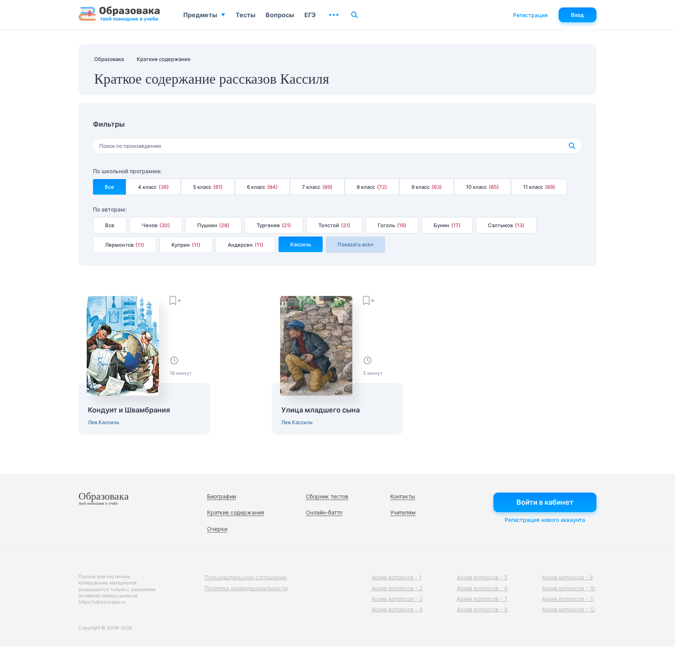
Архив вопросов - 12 (568, 609)
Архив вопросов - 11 (568, 598)
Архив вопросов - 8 (482, 609)
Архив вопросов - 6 (482, 588)
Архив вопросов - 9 (567, 577)
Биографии (221, 496)
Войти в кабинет (544, 502)
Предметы (200, 15)
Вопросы (280, 15)
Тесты (245, 15)
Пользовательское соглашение (246, 577)
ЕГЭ (310, 15)
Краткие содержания (235, 512)
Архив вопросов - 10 (568, 588)
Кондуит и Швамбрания (129, 410)
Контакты (402, 496)
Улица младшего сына (320, 410)
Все (109, 187)
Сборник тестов (327, 496)
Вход (577, 15)
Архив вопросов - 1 (396, 577)
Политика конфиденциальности (246, 588)
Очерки (217, 528)
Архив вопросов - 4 (397, 609)
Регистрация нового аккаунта (545, 519)
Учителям (403, 512)
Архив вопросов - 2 (397, 588)
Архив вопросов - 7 (482, 598)
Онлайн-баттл (324, 512)
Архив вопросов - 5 (482, 577)
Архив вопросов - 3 (397, 598)
